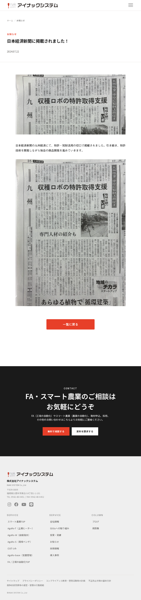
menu (130, 5)
